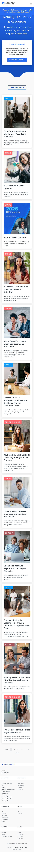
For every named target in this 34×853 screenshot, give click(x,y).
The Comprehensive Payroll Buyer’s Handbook (17, 731)
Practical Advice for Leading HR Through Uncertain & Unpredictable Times (16, 624)
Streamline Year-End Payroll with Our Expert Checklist (15, 568)
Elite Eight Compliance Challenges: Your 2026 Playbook (15, 134)
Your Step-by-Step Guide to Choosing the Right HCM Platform (17, 457)
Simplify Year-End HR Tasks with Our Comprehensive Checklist (17, 680)
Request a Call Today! (21, 12)
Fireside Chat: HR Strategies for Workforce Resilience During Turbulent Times (15, 401)
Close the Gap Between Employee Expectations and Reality (15, 514)
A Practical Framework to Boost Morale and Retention (16, 289)
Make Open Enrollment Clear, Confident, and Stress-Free (15, 344)
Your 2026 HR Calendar (15, 237)
